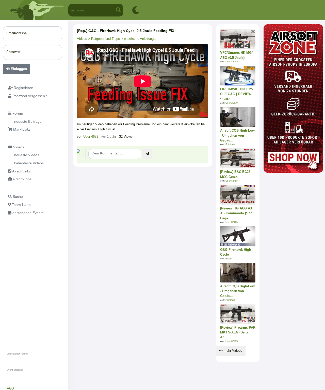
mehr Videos (232, 350)
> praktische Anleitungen (138, 39)
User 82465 (231, 61)
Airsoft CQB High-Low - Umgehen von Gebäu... (237, 135)
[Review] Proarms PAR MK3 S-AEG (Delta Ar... (237, 332)
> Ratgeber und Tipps (103, 39)
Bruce (228, 258)
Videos (82, 39)
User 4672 (90, 136)
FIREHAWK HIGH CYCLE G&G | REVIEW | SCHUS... (236, 94)
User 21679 (231, 103)
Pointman (230, 144)
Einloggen (18, 69)
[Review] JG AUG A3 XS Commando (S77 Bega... (236, 213)
